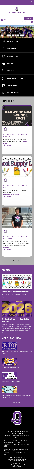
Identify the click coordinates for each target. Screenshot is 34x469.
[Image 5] (13, 35)
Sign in (28, 18)
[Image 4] (10, 35)
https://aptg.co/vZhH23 (11, 194)
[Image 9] (23, 35)
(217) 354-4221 (15, 444)
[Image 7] (18, 35)
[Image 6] (16, 35)
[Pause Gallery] (30, 35)
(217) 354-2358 (15, 452)
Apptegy (20, 466)
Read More (6, 247)
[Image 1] (2, 35)
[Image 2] (5, 35)
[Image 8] (21, 35)
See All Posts (17, 261)
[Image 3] (8, 35)
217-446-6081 (15, 435)
